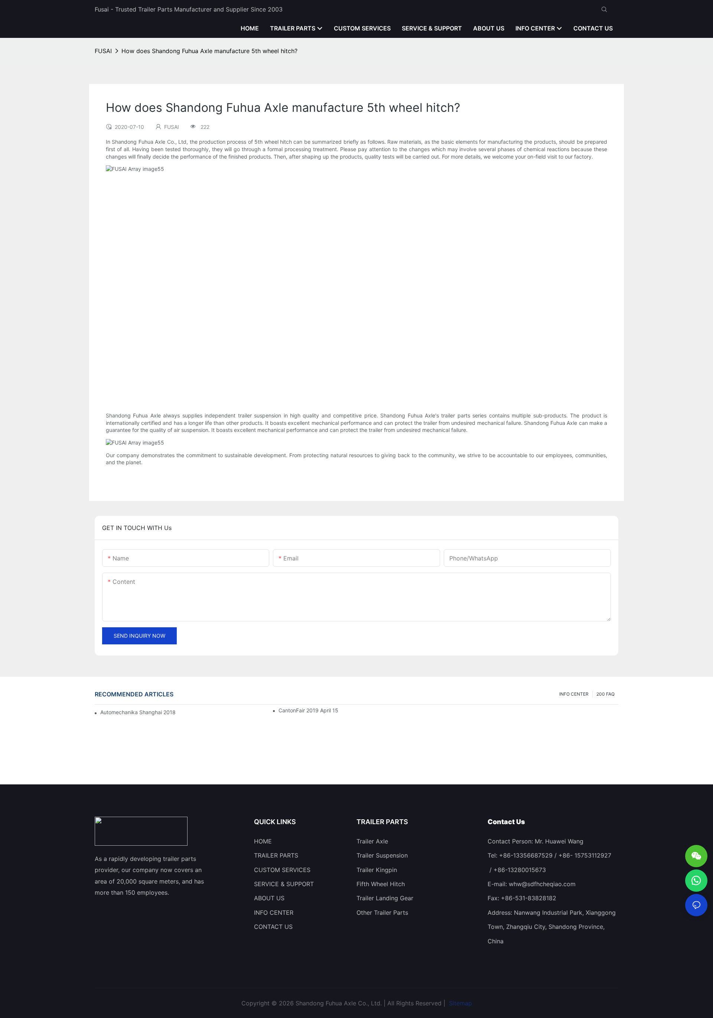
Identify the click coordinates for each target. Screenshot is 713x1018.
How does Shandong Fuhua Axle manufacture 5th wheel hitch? (209, 51)
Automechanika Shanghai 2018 (138, 712)
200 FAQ (605, 694)
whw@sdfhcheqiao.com (542, 884)
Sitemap (459, 1003)
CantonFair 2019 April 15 (308, 710)
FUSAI (103, 51)
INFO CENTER (574, 694)
